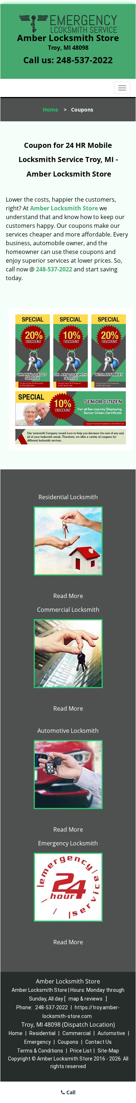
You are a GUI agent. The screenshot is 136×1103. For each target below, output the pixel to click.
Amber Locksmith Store (64, 208)
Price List (81, 1051)
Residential (42, 1033)
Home (50, 109)
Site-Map (108, 1051)
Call (70, 1092)
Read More (68, 596)
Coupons (68, 1042)
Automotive (111, 1033)
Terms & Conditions (40, 1051)
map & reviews (86, 999)
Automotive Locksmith (68, 731)
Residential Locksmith (68, 497)
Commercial (76, 1033)
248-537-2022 (84, 60)
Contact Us (98, 1042)
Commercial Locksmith (68, 610)
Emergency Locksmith (68, 843)
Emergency (37, 1042)
